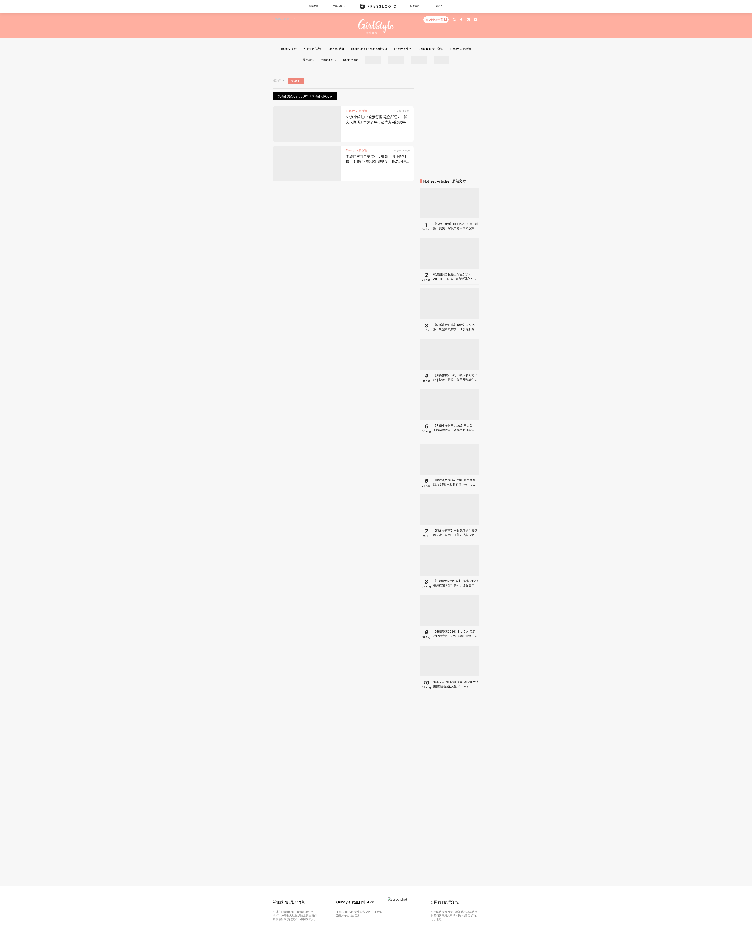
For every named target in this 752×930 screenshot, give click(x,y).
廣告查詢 (414, 6)
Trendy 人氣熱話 (460, 48)
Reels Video (350, 59)
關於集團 (314, 6)
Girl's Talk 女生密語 (430, 48)
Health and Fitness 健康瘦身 (369, 48)
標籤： (279, 81)
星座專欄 (308, 59)
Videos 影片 (328, 59)
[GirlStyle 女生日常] (376, 26)
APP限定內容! (312, 48)
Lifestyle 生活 (402, 48)
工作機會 (438, 6)
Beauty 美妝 (289, 48)
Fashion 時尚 (336, 48)
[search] (454, 19)
